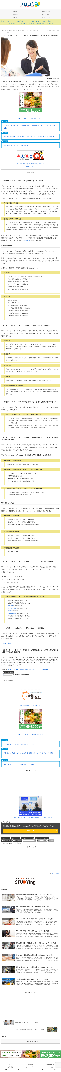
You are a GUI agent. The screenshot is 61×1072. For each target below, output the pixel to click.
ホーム (11, 1064)
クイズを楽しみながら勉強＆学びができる (30, 164)
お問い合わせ (30, 831)
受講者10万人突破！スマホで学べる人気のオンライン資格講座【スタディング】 (29, 137)
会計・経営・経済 (16, 838)
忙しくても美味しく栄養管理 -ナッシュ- (30, 118)
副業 (39, 840)
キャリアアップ (6, 838)
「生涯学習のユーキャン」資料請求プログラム (19, 145)
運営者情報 (30, 1064)
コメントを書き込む (30, 1042)
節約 (11, 843)
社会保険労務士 (12, 608)
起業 (20, 843)
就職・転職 (51, 840)
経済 (16, 843)
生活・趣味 (5, 843)
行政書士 (10, 605)
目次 (28, 172)
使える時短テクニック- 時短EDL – (31, 705)
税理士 (10, 611)
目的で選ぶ (38, 838)
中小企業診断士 (12, 613)
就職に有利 (31, 838)
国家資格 (27, 240)
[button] (56, 552)
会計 (35, 840)
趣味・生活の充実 (18, 840)
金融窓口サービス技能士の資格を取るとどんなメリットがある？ (29, 669)
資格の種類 (46, 838)
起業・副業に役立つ (7, 840)
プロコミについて (50, 1064)
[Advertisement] (30, 783)
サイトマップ (50, 1067)
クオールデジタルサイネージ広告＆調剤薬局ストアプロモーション (30, 817)
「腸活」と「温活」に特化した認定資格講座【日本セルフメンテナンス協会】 (29, 753)
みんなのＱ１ (30, 166)
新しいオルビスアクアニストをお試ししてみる (19, 764)
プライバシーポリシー (30, 1067)
